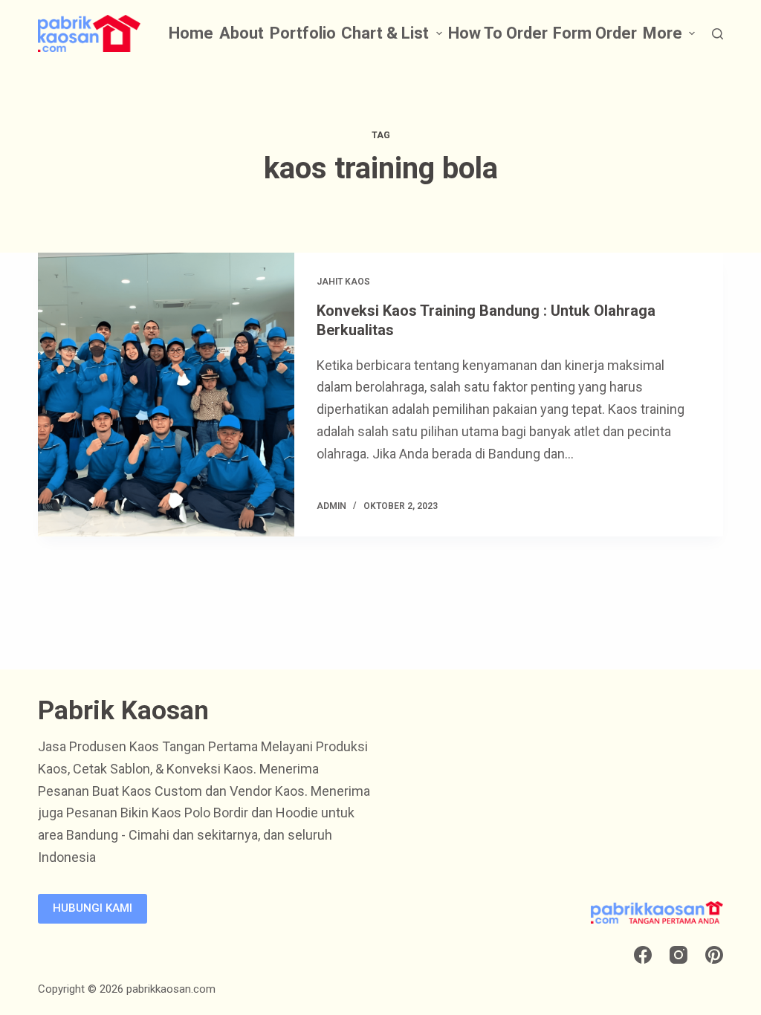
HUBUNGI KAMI (92, 908)
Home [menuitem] (191, 33)
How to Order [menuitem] (498, 33)
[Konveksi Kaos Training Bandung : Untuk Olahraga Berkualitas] (166, 394)
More (662, 33)
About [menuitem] (241, 33)
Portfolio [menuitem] (303, 33)
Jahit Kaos (343, 281)
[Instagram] (678, 955)
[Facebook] (643, 955)
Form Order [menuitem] (595, 33)
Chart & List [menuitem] (385, 33)
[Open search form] (717, 33)
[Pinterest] (714, 955)
